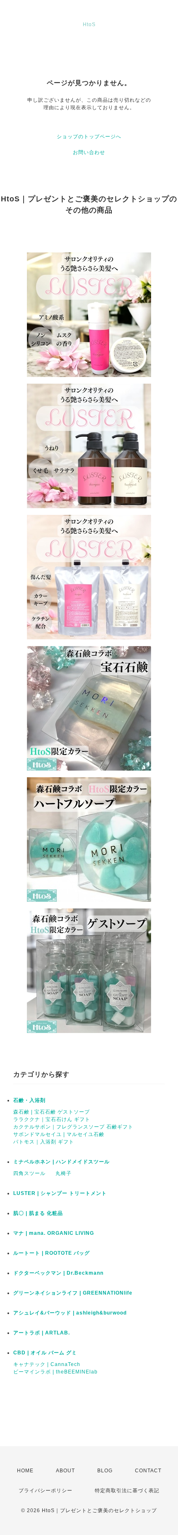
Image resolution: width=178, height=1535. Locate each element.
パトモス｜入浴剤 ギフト (43, 1142)
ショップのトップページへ (89, 137)
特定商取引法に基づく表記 (127, 1490)
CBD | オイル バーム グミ (45, 1353)
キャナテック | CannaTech (46, 1364)
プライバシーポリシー (45, 1490)
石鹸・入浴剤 (29, 1100)
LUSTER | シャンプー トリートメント (60, 1193)
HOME (25, 1471)
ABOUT (65, 1471)
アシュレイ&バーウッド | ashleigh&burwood (70, 1313)
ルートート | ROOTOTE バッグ (51, 1253)
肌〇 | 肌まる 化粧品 (38, 1213)
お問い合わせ (89, 152)
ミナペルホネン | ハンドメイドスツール (61, 1162)
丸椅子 (63, 1173)
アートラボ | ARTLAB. (41, 1333)
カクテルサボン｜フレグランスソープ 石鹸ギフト (73, 1127)
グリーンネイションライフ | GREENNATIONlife (72, 1293)
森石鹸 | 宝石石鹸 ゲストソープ (51, 1112)
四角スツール (29, 1173)
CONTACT (148, 1471)
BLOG (105, 1471)
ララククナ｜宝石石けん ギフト (51, 1119)
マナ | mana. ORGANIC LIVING (53, 1233)
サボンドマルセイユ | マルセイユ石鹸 (58, 1134)
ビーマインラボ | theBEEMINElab (55, 1372)
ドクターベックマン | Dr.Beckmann (58, 1273)
